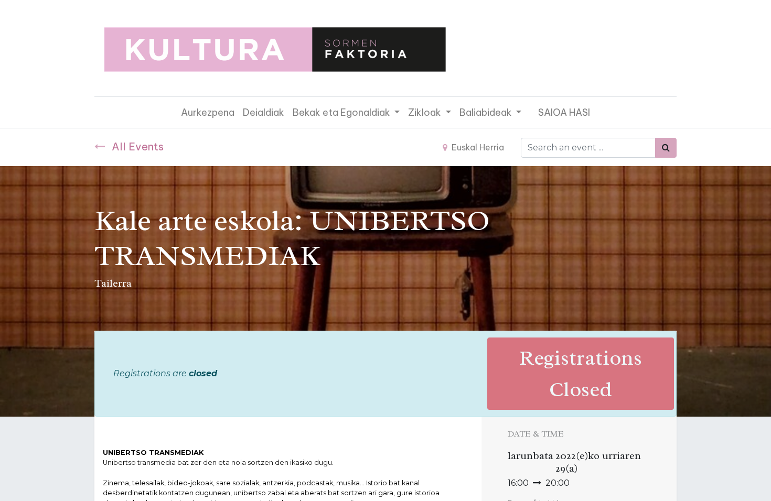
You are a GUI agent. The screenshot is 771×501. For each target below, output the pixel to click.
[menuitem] (208, 112)
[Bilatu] (666, 148)
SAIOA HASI (564, 112)
